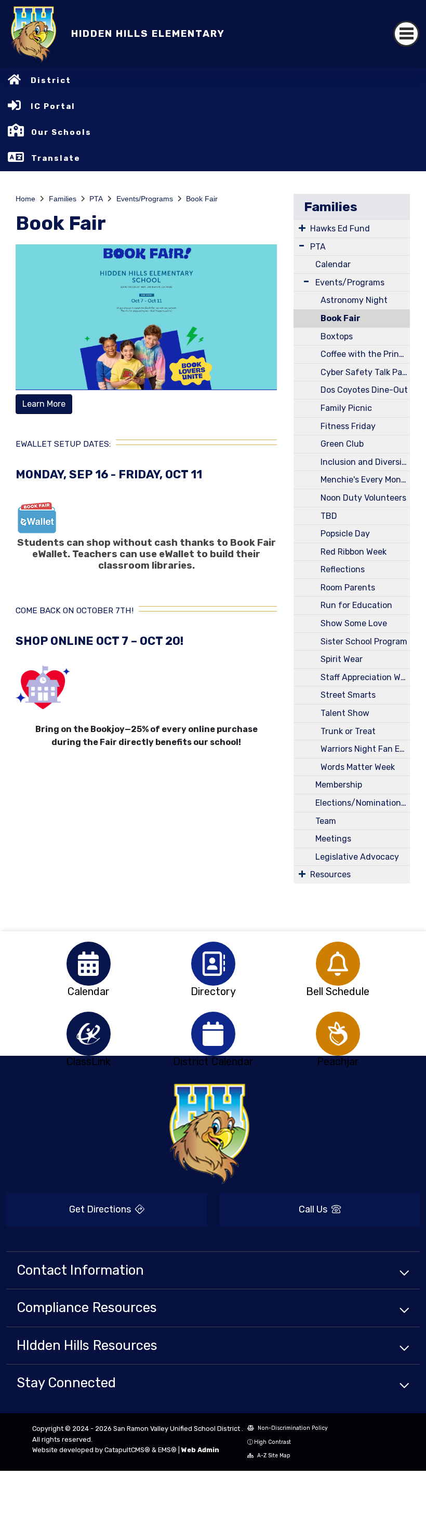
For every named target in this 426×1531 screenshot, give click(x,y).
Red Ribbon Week (354, 552)
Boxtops (337, 336)
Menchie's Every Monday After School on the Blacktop (365, 480)
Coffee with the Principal (365, 354)
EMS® (167, 1450)
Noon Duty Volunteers (363, 498)
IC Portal (53, 106)
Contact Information (80, 1270)
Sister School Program (364, 641)
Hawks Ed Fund (340, 228)
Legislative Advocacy (357, 857)
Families (62, 199)
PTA (96, 199)
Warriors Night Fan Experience (365, 749)
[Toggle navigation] (406, 33)
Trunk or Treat (348, 731)
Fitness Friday (348, 426)
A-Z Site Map (273, 1455)
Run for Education (356, 605)
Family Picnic (346, 408)
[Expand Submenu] (302, 227)
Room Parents (348, 587)
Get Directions (101, 1209)
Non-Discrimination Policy (292, 1428)
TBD (329, 516)
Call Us (314, 1209)
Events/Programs (144, 199)
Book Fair (202, 199)
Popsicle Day (345, 534)
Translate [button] (56, 158)
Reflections (343, 569)
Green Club (342, 444)
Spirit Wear (342, 659)
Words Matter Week (358, 767)
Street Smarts (348, 695)
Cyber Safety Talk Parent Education (365, 372)
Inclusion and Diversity (365, 462)
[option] (88, 964)
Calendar (333, 264)
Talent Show (345, 713)
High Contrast (272, 1442)
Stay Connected (66, 1382)
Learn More (43, 404)
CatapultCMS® (127, 1450)
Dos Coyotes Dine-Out (364, 390)
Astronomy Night (354, 300)
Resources (330, 874)
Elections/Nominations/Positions (362, 803)
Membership (338, 785)
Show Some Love (354, 623)
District (51, 80)
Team (325, 821)
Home (25, 199)
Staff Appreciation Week (365, 677)
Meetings (333, 839)
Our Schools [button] (61, 132)
